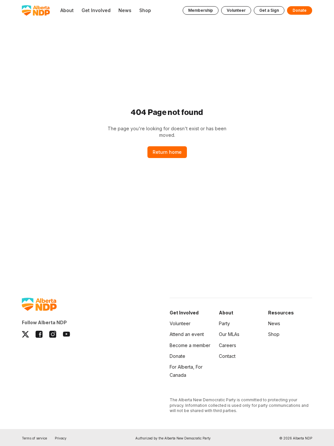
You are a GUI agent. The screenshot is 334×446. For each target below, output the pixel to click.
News (274, 323)
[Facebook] (39, 334)
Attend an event (187, 334)
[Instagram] (52, 334)
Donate (300, 10)
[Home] (36, 10)
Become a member (190, 345)
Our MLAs (229, 334)
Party (224, 323)
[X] (25, 334)
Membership (200, 10)
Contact (227, 356)
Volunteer (236, 10)
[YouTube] (66, 334)
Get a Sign (269, 10)
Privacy (61, 438)
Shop (274, 334)
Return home (167, 152)
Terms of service (34, 438)
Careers (227, 345)
